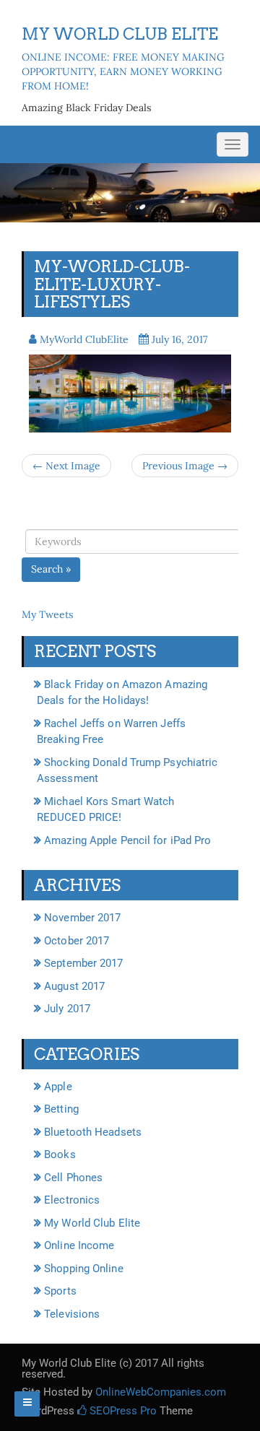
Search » (51, 568)
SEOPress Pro (122, 1410)
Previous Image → (185, 465)
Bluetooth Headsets (93, 1132)
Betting (61, 1108)
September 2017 (83, 963)
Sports (60, 1290)
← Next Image (66, 465)
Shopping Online (84, 1268)
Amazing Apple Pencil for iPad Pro (127, 840)
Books (60, 1154)
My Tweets (47, 614)
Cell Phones (73, 1177)
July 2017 (67, 1008)
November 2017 (82, 917)
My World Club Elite (92, 1223)
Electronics (72, 1199)
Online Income (79, 1245)
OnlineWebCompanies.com (160, 1392)
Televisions (72, 1314)
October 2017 (76, 940)
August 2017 (74, 986)
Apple (58, 1086)
